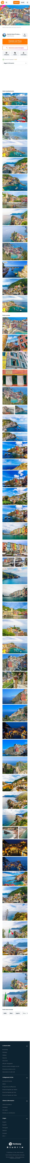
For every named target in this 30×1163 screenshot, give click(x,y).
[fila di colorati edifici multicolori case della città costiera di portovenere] (14, 540)
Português (5, 1159)
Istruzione (5, 1092)
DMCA (4, 1115)
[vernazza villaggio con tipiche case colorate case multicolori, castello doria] (14, 995)
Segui (24, 36)
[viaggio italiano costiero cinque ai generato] (14, 910)
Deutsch (4, 1161)
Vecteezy (4, 1083)
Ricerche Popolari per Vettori (9, 1120)
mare (11, 1044)
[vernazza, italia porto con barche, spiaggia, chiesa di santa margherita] (14, 199)
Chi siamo (5, 1141)
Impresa (4, 1089)
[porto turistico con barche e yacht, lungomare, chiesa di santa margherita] (14, 113)
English (4, 1153)
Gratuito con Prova (15, 41)
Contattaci (5, 1138)
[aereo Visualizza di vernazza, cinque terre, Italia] (14, 801)
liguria (18, 1044)
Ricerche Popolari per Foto (9, 1123)
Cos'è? (15, 59)
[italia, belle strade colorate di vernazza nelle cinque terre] (14, 342)
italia (5, 1044)
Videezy (4, 1086)
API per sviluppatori (7, 1094)
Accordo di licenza (7, 1112)
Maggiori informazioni (9, 62)
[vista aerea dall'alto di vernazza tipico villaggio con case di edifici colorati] (14, 148)
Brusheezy (5, 1080)
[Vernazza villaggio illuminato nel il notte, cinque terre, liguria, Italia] (14, 749)
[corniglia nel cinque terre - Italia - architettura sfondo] (14, 594)
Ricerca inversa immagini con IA (10, 1097)
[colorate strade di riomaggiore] (14, 681)
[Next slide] (23, 1044)
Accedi (22, 2)
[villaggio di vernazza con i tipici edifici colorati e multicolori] (14, 98)
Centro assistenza (7, 1135)
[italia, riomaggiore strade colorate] (14, 698)
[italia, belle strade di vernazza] (14, 359)
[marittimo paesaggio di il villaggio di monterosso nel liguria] (6, 864)
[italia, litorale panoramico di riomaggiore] (14, 251)
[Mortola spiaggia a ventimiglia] (14, 130)
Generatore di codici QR (8, 1103)
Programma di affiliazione (9, 1118)
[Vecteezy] (2, 2)
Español (4, 1156)
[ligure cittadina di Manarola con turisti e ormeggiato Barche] (8, 571)
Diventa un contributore (8, 1144)
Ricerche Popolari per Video (9, 1126)
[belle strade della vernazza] (14, 324)
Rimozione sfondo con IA (8, 1100)
